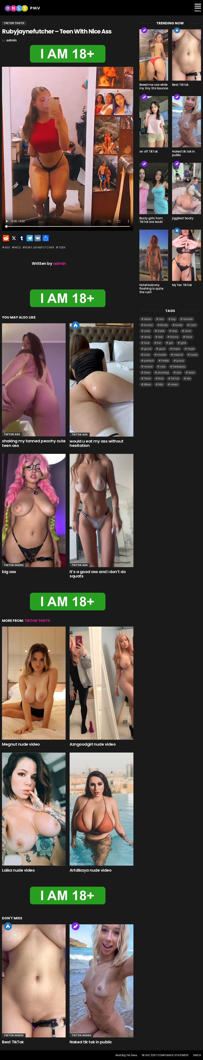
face (189, 337)
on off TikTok (148, 151)
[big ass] (34, 510)
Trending (75, 926)
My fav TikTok (182, 285)
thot (160, 378)
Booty (164, 325)
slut (178, 372)
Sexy (147, 372)
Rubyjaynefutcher (39, 247)
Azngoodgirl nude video (93, 744)
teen (61, 247)
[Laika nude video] (34, 809)
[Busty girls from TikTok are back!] (153, 188)
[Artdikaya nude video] (101, 809)
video (174, 384)
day (174, 331)
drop (147, 337)
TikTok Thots (37, 620)
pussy (180, 361)
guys (162, 349)
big (173, 319)
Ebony (174, 337)
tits (189, 378)
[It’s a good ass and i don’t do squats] (101, 510)
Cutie (161, 331)
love (147, 355)
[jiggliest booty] (186, 188)
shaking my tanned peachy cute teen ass (34, 443)
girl (171, 343)
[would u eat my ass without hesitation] (101, 380)
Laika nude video (18, 870)
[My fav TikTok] (186, 255)
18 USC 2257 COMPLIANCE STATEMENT (165, 1055)
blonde (188, 319)
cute (147, 331)
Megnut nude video (21, 744)
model (161, 355)
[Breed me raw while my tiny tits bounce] (153, 55)
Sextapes (179, 366)
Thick (147, 378)
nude (194, 355)
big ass (9, 571)
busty (178, 325)
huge (191, 349)
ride (162, 366)
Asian (147, 319)
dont (188, 331)
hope (176, 349)
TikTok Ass (12, 434)
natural (178, 355)
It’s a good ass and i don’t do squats (98, 574)
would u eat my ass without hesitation (96, 443)
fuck (146, 343)
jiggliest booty (182, 218)
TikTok (175, 378)
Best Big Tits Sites (126, 1055)
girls (183, 343)
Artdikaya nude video (90, 870)
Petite (165, 361)
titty (161, 384)
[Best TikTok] (34, 981)
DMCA (197, 1055)
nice (17, 247)
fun (159, 343)
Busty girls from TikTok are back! (151, 220)
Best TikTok (13, 1042)
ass (7, 247)
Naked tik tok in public (91, 1042)
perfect (149, 361)
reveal (148, 366)
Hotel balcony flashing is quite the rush (151, 288)
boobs (148, 325)
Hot (75, 325)
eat (160, 337)
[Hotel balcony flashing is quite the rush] (153, 255)
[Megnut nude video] (34, 683)
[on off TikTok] (153, 121)
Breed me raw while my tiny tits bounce (153, 86)
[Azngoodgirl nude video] (101, 683)
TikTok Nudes (14, 565)
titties (147, 384)
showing (163, 372)
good (147, 349)
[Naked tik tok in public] (101, 980)
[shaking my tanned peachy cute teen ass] (34, 379)
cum (193, 325)
